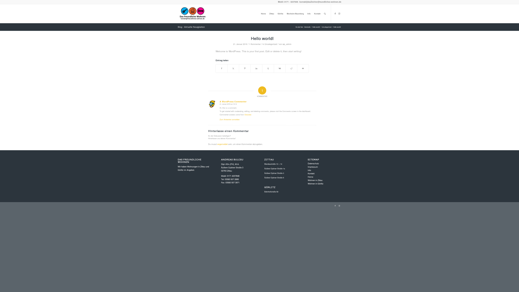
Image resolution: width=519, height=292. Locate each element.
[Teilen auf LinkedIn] (256, 68)
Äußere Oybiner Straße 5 (274, 177)
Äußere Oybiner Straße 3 (274, 173)
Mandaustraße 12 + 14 (273, 164)
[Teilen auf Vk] (279, 68)
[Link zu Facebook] (335, 13)
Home (310, 176)
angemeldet (222, 144)
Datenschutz (313, 163)
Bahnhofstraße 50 (271, 191)
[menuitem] (263, 13)
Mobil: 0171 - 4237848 (288, 1)
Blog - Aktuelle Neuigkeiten (191, 27)
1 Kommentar (255, 44)
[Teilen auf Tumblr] (268, 68)
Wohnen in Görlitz (315, 183)
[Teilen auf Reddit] (291, 68)
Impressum (313, 166)
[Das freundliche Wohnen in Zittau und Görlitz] (192, 13)
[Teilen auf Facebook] (221, 68)
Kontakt (311, 173)
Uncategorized (271, 44)
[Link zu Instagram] (339, 13)
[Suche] (324, 13)
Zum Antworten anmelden (230, 119)
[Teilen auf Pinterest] (245, 68)
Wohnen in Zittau (315, 180)
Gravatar (247, 114)
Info (309, 170)
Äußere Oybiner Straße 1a (274, 168)
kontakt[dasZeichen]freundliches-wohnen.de (320, 1)
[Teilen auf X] (233, 68)
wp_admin (287, 44)
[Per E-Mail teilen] (303, 68)
